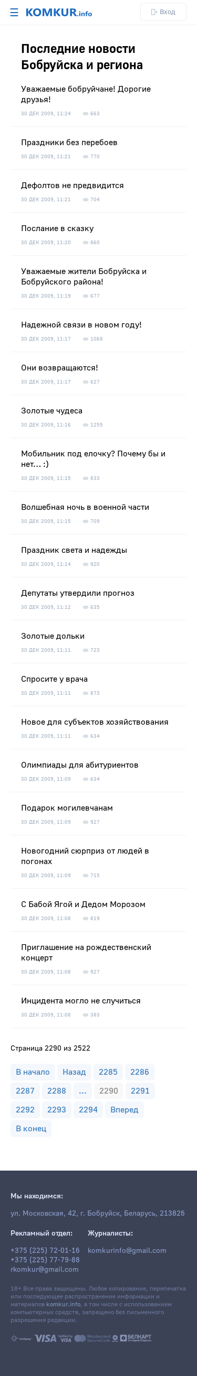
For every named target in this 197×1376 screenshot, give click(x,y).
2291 (140, 1091)
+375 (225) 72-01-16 (45, 1250)
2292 (25, 1110)
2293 (56, 1110)
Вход (167, 11)
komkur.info (63, 1304)
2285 (108, 1072)
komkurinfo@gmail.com (127, 1250)
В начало (33, 1072)
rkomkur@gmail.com (45, 1269)
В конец (31, 1128)
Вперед (124, 1110)
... (83, 1091)
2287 (25, 1091)
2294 (88, 1110)
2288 (56, 1091)
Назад (74, 1072)
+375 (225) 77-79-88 (45, 1260)
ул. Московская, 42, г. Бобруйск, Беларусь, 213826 (98, 1213)
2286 (139, 1072)
